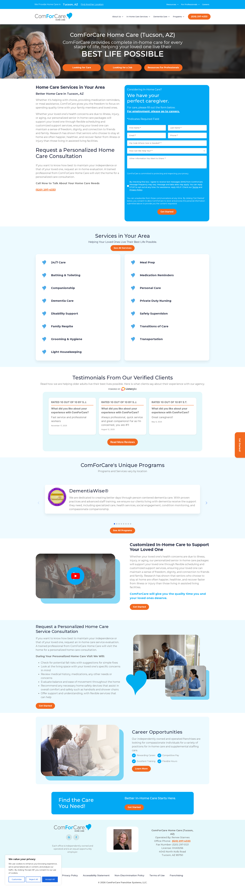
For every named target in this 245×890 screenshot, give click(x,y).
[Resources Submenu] (178, 4)
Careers (205, 4)
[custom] (69, 837)
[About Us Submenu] (122, 16)
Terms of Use (157, 875)
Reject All (33, 879)
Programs (177, 16)
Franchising (176, 875)
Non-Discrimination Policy (129, 875)
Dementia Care (160, 16)
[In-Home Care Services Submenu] (149, 16)
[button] (206, 503)
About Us (116, 16)
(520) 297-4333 (46, 189)
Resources (171, 4)
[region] (33, 870)
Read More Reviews (122, 442)
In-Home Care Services (137, 16)
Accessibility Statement (96, 875)
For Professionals (189, 4)
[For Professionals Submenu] (199, 4)
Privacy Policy (70, 875)
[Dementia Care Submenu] (169, 16)
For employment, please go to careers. (153, 111)
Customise (17, 879)
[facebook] (76, 837)
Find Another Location (92, 4)
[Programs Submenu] (183, 16)
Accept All (50, 879)
